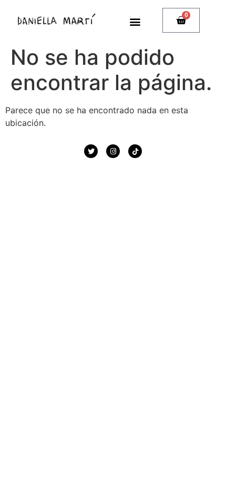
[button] (135, 21)
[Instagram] (113, 151)
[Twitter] (91, 151)
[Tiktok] (135, 151)
